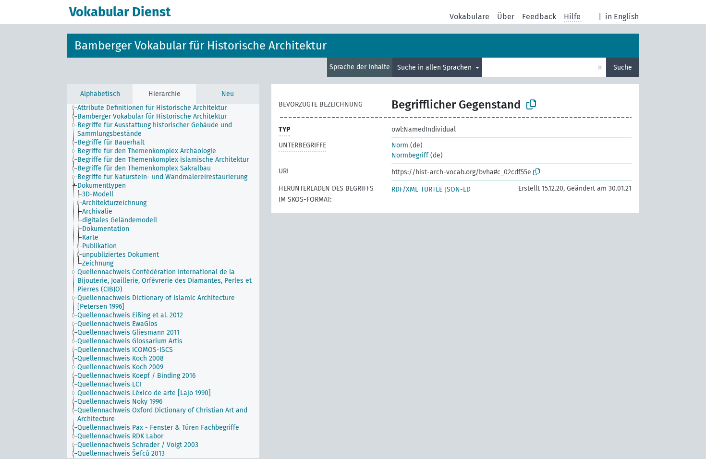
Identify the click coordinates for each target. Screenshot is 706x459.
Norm (399, 145)
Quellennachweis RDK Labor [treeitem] (120, 436)
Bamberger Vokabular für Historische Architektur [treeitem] (152, 116)
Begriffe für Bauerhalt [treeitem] (111, 142)
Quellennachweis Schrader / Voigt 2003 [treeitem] (137, 445)
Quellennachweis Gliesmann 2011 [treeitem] (128, 332)
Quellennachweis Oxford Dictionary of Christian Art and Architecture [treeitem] (162, 414)
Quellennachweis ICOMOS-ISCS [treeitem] (125, 350)
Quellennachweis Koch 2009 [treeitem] (120, 367)
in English (622, 16)
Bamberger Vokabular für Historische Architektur (200, 45)
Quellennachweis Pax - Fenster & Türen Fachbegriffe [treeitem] (158, 427)
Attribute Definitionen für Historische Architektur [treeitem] (152, 108)
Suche (622, 67)
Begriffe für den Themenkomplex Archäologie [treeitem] (146, 151)
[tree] (163, 281)
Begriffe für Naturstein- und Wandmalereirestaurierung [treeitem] (162, 177)
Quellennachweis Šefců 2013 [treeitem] (121, 453)
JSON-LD (458, 189)
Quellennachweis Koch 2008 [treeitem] (120, 358)
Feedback (539, 16)
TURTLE (431, 189)
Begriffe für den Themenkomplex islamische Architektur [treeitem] (163, 160)
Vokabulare (469, 16)
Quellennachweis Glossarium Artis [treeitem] (130, 341)
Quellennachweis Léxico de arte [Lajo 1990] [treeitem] (144, 393)
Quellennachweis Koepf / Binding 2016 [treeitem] (136, 376)
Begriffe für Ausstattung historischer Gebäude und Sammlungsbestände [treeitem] (154, 129)
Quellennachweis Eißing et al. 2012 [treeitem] (130, 315)
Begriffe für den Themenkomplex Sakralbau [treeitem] (144, 168)
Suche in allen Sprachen (435, 67)
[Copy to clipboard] (531, 104)
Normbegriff (409, 155)
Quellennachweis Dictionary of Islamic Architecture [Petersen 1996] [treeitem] (156, 302)
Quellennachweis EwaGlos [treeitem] (117, 324)
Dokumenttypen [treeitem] (101, 185)
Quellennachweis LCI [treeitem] (109, 384)
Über (505, 16)
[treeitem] (102, 194)
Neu (227, 94)
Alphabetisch (100, 94)
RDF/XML (404, 189)
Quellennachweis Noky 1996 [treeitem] (119, 402)
